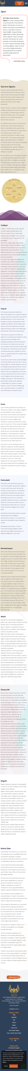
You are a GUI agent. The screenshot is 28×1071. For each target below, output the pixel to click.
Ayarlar (6, 1066)
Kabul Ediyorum (13, 1066)
